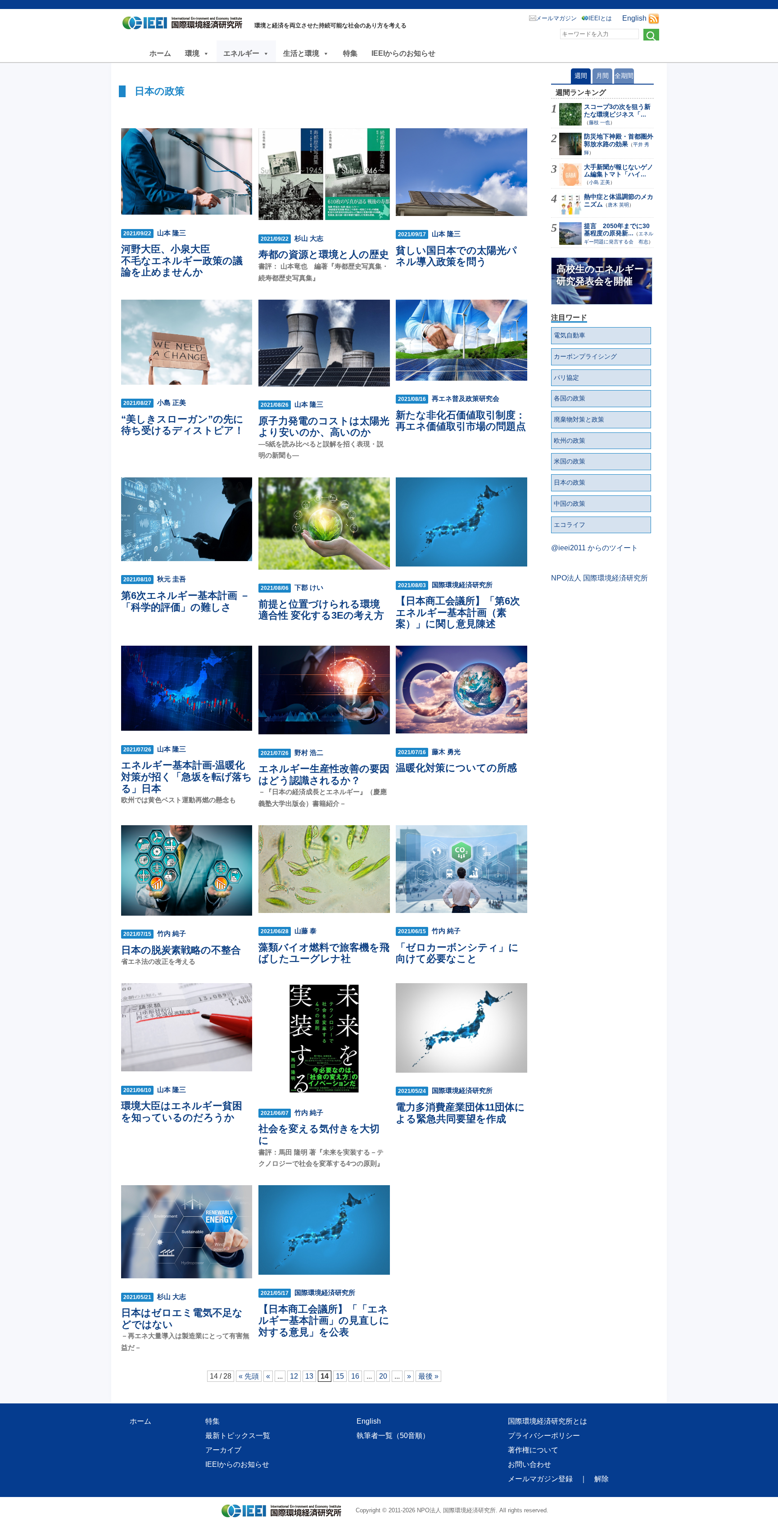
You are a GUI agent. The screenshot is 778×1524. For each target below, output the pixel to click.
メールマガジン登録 (540, 1479)
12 (294, 1376)
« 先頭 (249, 1376)
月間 (602, 75)
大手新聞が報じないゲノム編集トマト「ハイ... (618, 170)
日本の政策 (569, 482)
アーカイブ (223, 1450)
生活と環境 (301, 53)
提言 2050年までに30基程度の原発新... (617, 229)
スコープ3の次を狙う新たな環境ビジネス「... (617, 110)
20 (383, 1376)
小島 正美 (599, 182)
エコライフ (569, 524)
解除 (601, 1479)
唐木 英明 (618, 204)
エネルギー (241, 53)
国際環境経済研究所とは (547, 1421)
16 (355, 1376)
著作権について (533, 1450)
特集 (350, 53)
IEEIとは (600, 18)
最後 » (428, 1376)
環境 (192, 53)
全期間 (624, 75)
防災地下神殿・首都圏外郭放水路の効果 (618, 140)
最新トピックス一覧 (237, 1435)
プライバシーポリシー (544, 1435)
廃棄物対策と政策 (579, 419)
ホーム (160, 53)
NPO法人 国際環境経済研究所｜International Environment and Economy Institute (185, 24)
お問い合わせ (529, 1464)
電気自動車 (569, 335)
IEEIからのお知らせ (403, 53)
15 (340, 1376)
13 (309, 1376)
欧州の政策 (569, 440)
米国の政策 (569, 461)
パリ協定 (566, 377)
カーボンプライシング (585, 356)
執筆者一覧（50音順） (393, 1435)
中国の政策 (569, 503)
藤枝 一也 (599, 122)
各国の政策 (569, 398)
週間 (580, 75)
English (634, 18)
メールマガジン (556, 18)
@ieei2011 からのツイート (594, 548)
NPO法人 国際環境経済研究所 (599, 578)
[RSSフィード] (653, 18)
